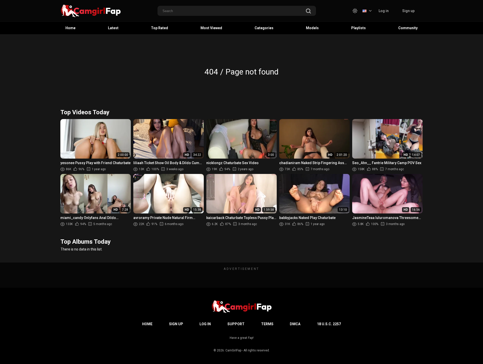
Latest (113, 28)
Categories (264, 28)
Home (70, 28)
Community (408, 28)
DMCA (295, 324)
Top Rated (159, 28)
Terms (267, 324)
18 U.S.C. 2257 (329, 324)
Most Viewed (211, 28)
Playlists (358, 28)
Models (312, 28)
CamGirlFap (233, 350)
